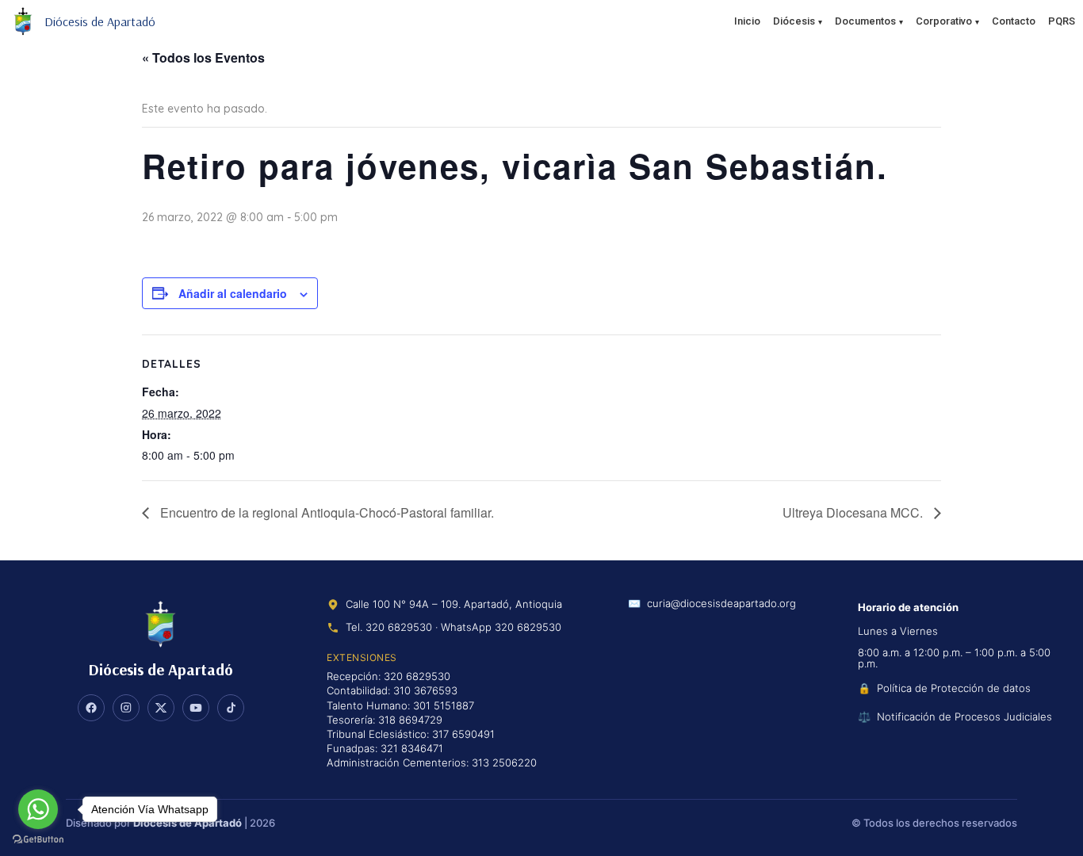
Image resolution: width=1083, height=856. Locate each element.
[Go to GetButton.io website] (38, 840)
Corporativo (944, 21)
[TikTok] (230, 707)
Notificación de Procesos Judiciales (964, 716)
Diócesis (794, 21)
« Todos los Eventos (203, 57)
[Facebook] (91, 707)
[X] (160, 707)
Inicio (747, 21)
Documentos (865, 21)
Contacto (1013, 21)
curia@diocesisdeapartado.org (721, 604)
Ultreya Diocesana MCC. (854, 512)
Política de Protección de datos (954, 688)
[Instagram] (126, 707)
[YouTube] (195, 707)
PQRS (1061, 21)
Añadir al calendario (232, 293)
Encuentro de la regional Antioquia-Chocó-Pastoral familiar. (325, 512)
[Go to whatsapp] (38, 809)
